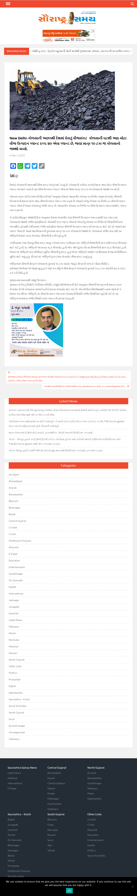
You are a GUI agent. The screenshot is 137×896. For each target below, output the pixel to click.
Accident (14, 474)
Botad (12, 514)
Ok (69, 890)
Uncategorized (17, 732)
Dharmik (14, 547)
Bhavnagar (15, 507)
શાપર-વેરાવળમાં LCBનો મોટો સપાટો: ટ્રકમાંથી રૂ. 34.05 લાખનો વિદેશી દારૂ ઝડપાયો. (51, 432)
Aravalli (91, 772)
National (13, 646)
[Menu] (7, 3)
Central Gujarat (17, 520)
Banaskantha (16, 494)
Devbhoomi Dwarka (20, 540)
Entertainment (17, 567)
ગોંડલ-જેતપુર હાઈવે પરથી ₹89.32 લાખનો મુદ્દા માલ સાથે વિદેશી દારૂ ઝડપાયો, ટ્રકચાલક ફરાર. (56, 450)
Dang (50, 824)
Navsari (13, 652)
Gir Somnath (16, 580)
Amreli (12, 487)
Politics (13, 672)
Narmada (14, 639)
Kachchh (14, 613)
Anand (51, 778)
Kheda (51, 793)
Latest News (15, 619)
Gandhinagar (16, 573)
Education (14, 560)
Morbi (12, 633)
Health (12, 586)
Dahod (51, 788)
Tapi (49, 845)
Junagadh (14, 606)
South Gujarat (16, 712)
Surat (12, 719)
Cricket (13, 527)
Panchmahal (54, 803)
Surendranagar (17, 725)
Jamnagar (14, 600)
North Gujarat (16, 659)
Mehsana (14, 626)
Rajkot (12, 686)
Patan (90, 793)
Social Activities (17, 705)
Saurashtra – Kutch (19, 699)
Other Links (15, 666)
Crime (12, 534)
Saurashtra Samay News (22, 767)
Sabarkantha (15, 692)
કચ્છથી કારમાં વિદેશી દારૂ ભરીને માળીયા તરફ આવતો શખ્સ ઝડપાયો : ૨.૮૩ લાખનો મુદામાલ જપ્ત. (84, 386)
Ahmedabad (15, 481)
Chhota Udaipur (56, 783)
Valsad (51, 850)
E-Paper (13, 553)
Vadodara (14, 738)
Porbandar (15, 679)
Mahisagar (53, 798)
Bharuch (13, 500)
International (16, 593)
